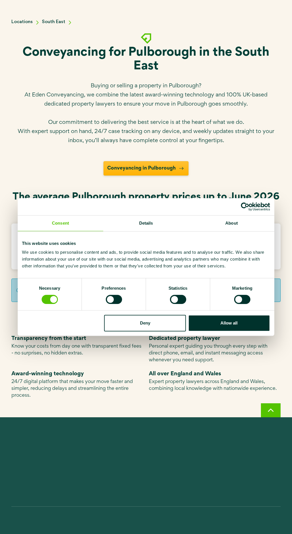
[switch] (114, 299)
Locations (22, 21)
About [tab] (231, 223)
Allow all (229, 323)
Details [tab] (146, 223)
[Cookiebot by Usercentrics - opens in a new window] (245, 206)
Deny (145, 323)
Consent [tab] (60, 223)
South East (53, 21)
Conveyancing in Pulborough (141, 168)
